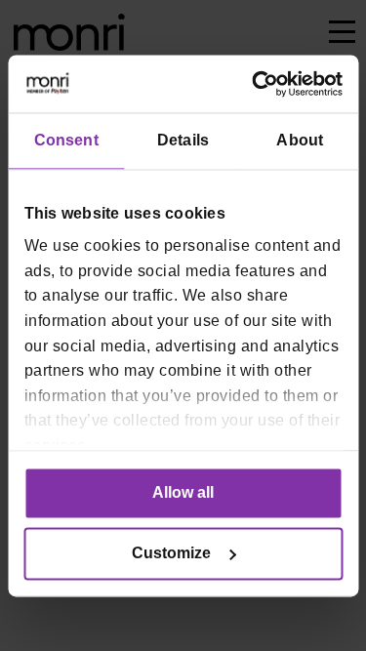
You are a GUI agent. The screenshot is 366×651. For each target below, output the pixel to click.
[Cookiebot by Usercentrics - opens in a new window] (260, 83)
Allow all (183, 492)
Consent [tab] (66, 140)
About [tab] (299, 140)
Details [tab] (183, 140)
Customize (171, 553)
